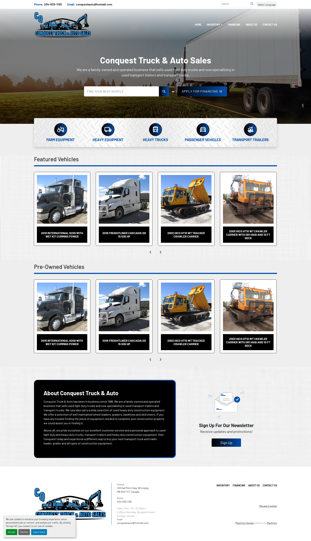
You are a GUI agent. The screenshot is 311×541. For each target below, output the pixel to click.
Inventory (213, 24)
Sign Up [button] (226, 442)
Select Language (267, 4)
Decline (24, 532)
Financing (234, 24)
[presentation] (150, 251)
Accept (11, 532)
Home (198, 24)
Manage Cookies (268, 505)
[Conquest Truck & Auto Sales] (70, 503)
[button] (214, 24)
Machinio (272, 522)
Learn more (39, 532)
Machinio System (244, 522)
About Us (251, 24)
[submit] (252, 3)
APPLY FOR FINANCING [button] (200, 91)
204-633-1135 (53, 4)
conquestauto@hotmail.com (94, 4)
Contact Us (270, 24)
